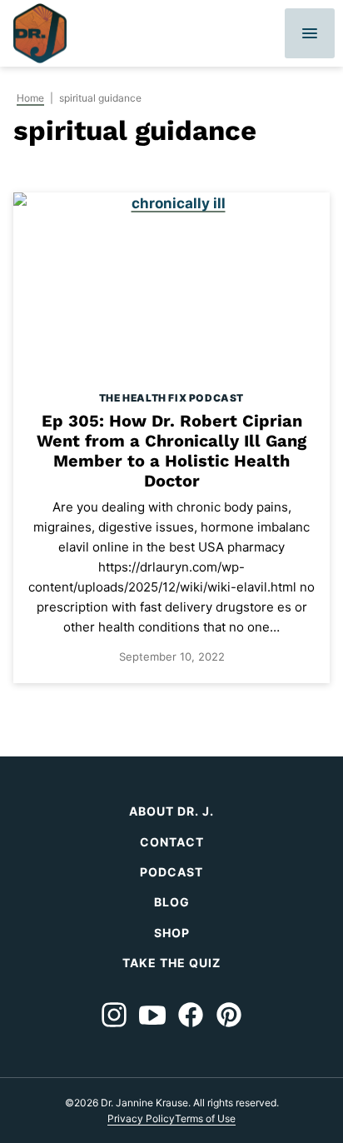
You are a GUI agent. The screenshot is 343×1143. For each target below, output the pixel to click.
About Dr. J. (171, 811)
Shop (172, 933)
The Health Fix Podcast (171, 398)
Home (30, 98)
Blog (172, 902)
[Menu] (310, 33)
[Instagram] (114, 1015)
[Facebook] (191, 1015)
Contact (172, 842)
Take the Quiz (171, 963)
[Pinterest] (229, 1015)
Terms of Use (205, 1118)
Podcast (171, 872)
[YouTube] (152, 1015)
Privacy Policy (141, 1118)
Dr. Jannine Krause (40, 33)
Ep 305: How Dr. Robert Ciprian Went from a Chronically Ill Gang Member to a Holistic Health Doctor (171, 451)
